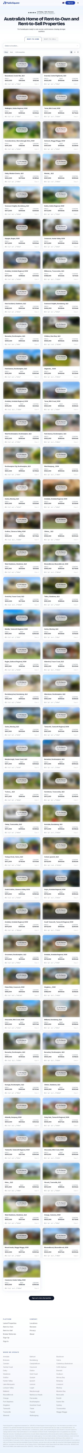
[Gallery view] (71, 52)
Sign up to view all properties (41, 1298)
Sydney (59, 1405)
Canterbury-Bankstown (64, 1363)
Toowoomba (60, 1408)
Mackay (59, 1388)
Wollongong (34, 1415)
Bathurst (32, 1357)
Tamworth (6, 1408)
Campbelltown (35, 1363)
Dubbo (32, 1370)
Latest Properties (9, 1323)
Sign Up (6, 1338)
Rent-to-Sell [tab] (50, 39)
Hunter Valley (8, 1381)
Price (6, 52)
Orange (6, 1398)
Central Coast (8, 1367)
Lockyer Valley (8, 1388)
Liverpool (59, 1384)
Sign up (70, 3)
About (32, 1334)
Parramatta (33, 1398)
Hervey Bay (60, 1377)
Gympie (32, 1377)
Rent (11, 52)
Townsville (7, 1412)
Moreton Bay (61, 1391)
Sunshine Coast (35, 1405)
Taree (32, 1408)
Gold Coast (34, 1374)
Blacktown (60, 1357)
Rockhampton (35, 1402)
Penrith (58, 1398)
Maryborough (34, 1391)
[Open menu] (78, 3)
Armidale (6, 1357)
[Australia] (63, 3)
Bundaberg (34, 1360)
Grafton (5, 1377)
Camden (6, 1363)
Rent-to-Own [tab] (33, 39)
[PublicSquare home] (11, 2)
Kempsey (59, 1381)
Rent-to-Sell (8, 1330)
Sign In (6, 1341)
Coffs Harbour (61, 1367)
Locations (33, 1323)
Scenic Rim (60, 1402)
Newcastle (60, 1395)
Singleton (6, 1405)
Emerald (59, 1370)
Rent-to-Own (8, 1327)
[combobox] (41, 45)
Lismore (32, 1384)
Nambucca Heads (36, 1395)
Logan (32, 1388)
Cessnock (33, 1367)
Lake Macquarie (9, 1384)
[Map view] (78, 52)
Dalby (5, 1370)
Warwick (6, 1415)
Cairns (58, 1360)
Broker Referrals (9, 1334)
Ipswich (32, 1381)
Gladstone (6, 1374)
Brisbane (6, 1360)
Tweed (32, 1412)
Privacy (33, 1330)
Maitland (6, 1391)
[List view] (74, 52)
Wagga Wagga (61, 1412)
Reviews (33, 1327)
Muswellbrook (8, 1395)
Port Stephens (8, 1402)
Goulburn (59, 1374)
